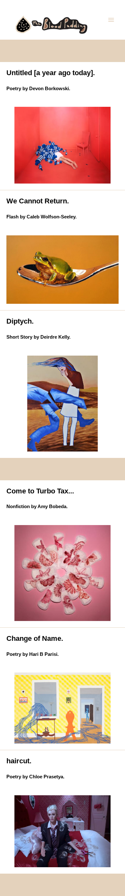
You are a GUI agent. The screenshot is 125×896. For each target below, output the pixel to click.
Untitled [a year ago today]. (50, 73)
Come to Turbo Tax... (40, 491)
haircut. (18, 761)
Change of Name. (34, 638)
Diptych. (20, 321)
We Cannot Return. (37, 201)
